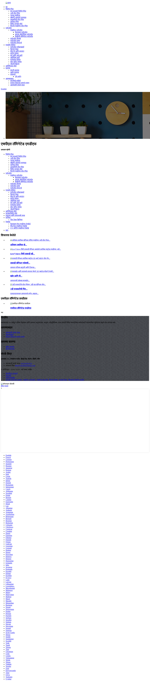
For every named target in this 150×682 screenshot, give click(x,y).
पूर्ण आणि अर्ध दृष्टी (16, 55)
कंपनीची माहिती (15, 81)
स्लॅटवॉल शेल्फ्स (15, 39)
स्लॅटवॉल (9, 28)
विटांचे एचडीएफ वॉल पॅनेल (19, 26)
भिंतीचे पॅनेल (10, 9)
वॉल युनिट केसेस (16, 62)
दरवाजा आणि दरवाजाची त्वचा (15, 215)
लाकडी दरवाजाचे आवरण (14, 380)
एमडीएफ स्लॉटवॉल (29, 380)
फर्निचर (8, 218)
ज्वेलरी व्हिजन (14, 64)
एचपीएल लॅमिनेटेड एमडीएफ (20, 308)
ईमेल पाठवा (4, 386)
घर (7, 7)
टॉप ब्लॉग (18, 76)
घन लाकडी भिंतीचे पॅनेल (18, 11)
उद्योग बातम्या (14, 72)
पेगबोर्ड (8, 222)
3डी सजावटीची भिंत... (19, 289)
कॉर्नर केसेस (14, 53)
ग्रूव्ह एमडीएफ (15, 15)
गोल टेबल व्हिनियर (16, 220)
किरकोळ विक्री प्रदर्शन (76, 380)
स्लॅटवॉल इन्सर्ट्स (16, 43)
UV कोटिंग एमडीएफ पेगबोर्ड (19, 228)
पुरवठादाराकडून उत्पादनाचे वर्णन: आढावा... (24, 294)
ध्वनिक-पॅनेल (14, 22)
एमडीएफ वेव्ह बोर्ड (42, 380)
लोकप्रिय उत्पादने (12, 373)
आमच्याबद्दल (9, 79)
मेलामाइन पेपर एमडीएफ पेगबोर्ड (20, 224)
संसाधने (12, 74)
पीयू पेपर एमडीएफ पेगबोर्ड (18, 226)
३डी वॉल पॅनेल (15, 13)
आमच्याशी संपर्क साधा (17, 85)
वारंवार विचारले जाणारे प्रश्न (19, 83)
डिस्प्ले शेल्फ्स (53, 380)
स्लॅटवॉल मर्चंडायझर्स (17, 47)
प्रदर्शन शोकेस (10, 45)
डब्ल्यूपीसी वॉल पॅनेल (17, 20)
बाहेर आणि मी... (16, 276)
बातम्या (8, 68)
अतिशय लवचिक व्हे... (18, 245)
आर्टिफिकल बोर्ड (11, 66)
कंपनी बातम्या (14, 70)
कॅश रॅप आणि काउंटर (17, 51)
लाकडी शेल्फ (63, 380)
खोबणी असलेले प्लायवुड (18, 17)
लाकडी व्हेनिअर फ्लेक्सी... (20, 263)
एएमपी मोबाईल (10, 378)
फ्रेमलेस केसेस (15, 60)
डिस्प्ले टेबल (14, 49)
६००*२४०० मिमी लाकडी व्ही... (22, 254)
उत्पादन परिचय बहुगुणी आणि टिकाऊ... (23, 267)
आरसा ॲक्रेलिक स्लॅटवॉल (24, 34)
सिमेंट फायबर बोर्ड (16, 24)
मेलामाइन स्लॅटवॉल (21, 32)
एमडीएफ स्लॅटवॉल (16, 30)
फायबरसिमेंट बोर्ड (11, 213)
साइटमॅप (8, 376)
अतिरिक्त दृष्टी (15, 58)
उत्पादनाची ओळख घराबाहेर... (20, 280)
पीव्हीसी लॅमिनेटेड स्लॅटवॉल (24, 36)
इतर (7, 230)
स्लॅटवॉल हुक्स (15, 41)
